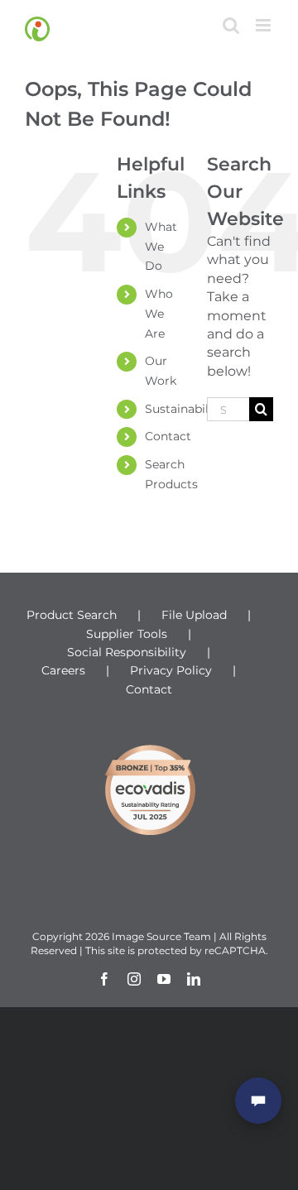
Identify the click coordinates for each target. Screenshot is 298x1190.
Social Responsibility (126, 652)
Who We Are (159, 313)
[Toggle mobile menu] (264, 25)
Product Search (71, 614)
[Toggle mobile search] (231, 25)
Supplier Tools (126, 633)
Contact (168, 436)
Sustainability (184, 408)
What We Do (161, 246)
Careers (63, 670)
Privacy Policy (171, 670)
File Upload (194, 614)
